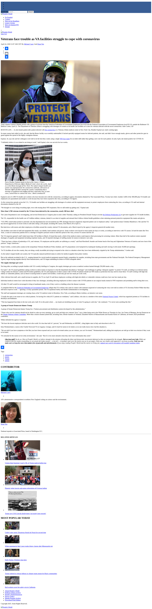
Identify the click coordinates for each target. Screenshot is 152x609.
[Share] (78, 48)
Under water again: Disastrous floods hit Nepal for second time (25, 532)
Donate (7, 27)
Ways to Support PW (12, 25)
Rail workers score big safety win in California (20, 587)
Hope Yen (40, 44)
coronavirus (9, 355)
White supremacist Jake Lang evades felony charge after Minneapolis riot (29, 546)
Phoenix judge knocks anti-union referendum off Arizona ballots (26, 488)
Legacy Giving (10, 23)
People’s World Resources (13, 594)
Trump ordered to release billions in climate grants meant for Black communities (31, 573)
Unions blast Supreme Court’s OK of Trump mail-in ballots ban (25, 463)
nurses (7, 357)
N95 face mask (65, 139)
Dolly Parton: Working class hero (16, 560)
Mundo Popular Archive (13, 598)
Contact (7, 19)
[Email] (78, 53)
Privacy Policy (9, 596)
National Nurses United (110, 296)
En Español (9, 17)
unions (7, 361)
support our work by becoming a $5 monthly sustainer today (120, 343)
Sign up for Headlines (12, 21)
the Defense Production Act (112, 215)
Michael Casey (29, 44)
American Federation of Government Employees (33, 288)
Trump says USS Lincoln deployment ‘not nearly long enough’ (25, 513)
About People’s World (12, 591)
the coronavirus (50, 130)
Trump (7, 359)
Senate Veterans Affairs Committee (14, 314)
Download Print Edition (13, 600)
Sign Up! (4, 34)
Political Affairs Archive (13, 593)
